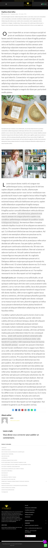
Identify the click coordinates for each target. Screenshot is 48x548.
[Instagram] (39, 545)
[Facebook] (16, 410)
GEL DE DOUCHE (5, 456)
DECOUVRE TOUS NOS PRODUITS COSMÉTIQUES (13, 451)
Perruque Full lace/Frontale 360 (8, 479)
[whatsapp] (31, 410)
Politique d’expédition (29, 512)
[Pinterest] (22, 410)
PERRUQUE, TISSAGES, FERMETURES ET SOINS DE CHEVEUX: (15, 481)
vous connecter (19, 435)
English (28, 536)
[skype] (34, 410)
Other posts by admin (15, 420)
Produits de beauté (6, 483)
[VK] (19, 410)
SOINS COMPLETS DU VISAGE (8, 487)
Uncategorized (5, 491)
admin (16, 14)
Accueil (26, 505)
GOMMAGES (4, 458)
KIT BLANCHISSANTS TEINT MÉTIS (9, 460)
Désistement (27, 516)
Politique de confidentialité (31, 507)
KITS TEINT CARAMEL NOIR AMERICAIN (11, 466)
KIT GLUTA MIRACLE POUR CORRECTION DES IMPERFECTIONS (16, 464)
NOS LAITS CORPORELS (7, 470)
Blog (6, 7)
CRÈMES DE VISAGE (6, 449)
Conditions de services (30, 510)
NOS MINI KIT (5, 472)
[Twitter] (13, 410)
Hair (8, 7)
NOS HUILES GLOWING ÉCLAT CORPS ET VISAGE (13, 468)
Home (3, 7)
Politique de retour (29, 514)
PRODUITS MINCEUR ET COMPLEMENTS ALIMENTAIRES (14, 485)
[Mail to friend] (25, 410)
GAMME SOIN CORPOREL (7, 454)
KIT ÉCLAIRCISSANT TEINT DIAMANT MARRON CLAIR (14, 462)
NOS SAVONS (5, 475)
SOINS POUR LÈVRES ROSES (8, 489)
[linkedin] (28, 410)
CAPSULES (4, 447)
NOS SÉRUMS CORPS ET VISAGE (9, 477)
